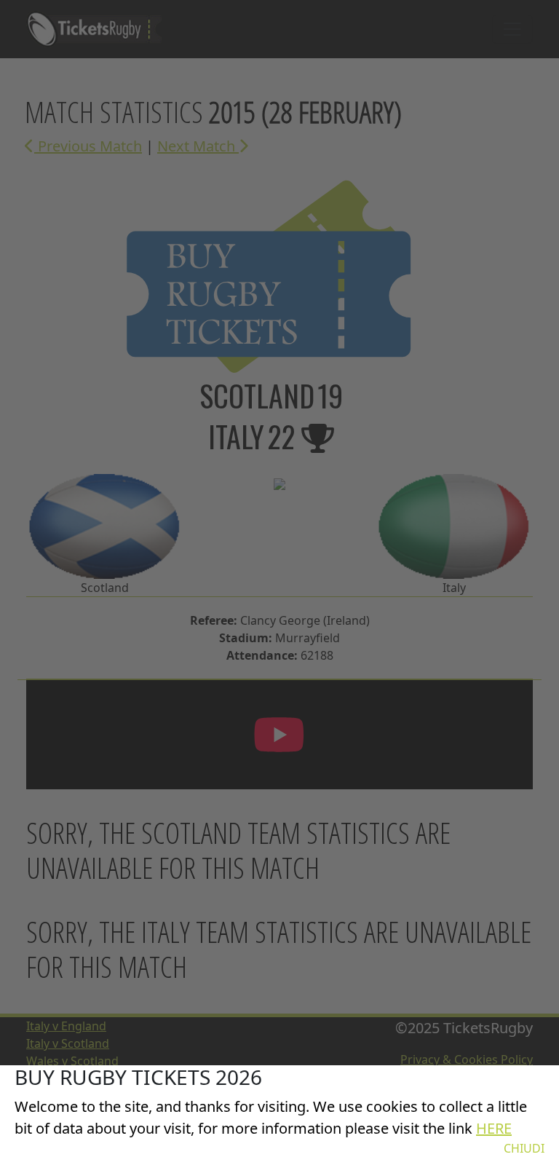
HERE (494, 1128)
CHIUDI (524, 1148)
